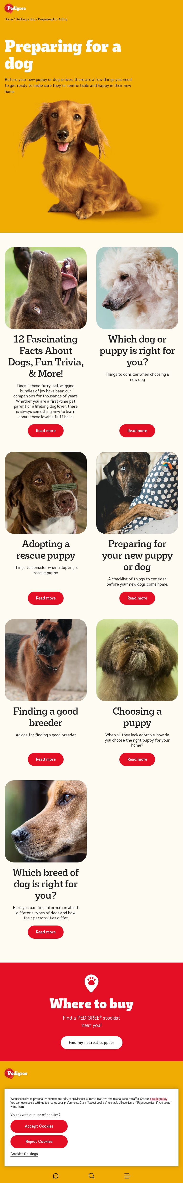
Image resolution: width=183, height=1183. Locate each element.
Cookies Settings (24, 1154)
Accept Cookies (39, 1126)
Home (9, 19)
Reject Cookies (39, 1141)
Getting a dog (25, 19)
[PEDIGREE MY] (21, 9)
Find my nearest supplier (91, 1042)
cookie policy (158, 1099)
